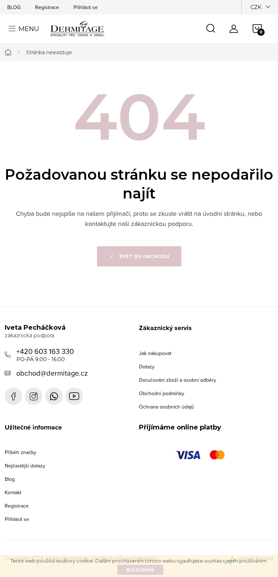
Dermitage (13, 396)
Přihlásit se (85, 7)
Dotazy (147, 366)
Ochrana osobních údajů (166, 406)
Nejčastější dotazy (25, 465)
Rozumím (140, 570)
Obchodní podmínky (161, 393)
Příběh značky (20, 452)
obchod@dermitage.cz (52, 373)
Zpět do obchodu (144, 256)
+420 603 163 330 (45, 354)
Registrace (47, 7)
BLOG (14, 7)
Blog (10, 479)
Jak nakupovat (155, 353)
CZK (255, 7)
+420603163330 (54, 396)
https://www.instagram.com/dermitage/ (33, 396)
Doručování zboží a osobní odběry (177, 380)
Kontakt (13, 492)
